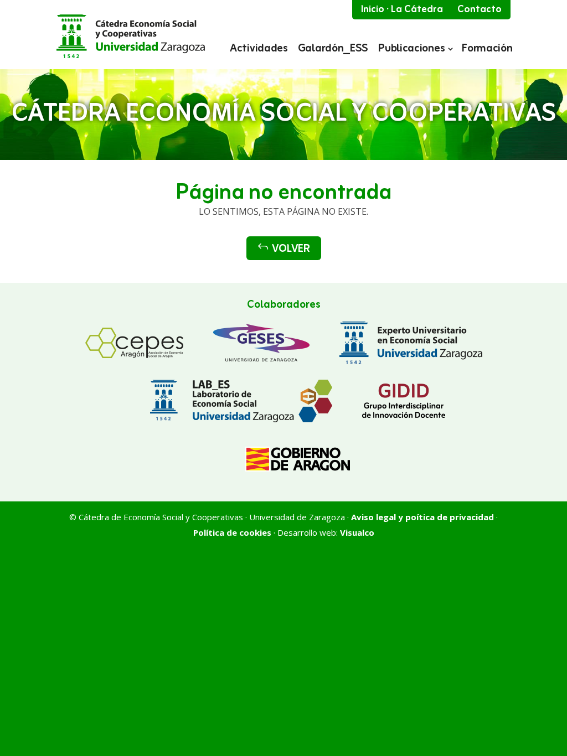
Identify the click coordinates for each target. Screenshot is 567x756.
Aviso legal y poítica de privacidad (422, 516)
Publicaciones (411, 50)
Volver (283, 249)
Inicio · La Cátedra (402, 9)
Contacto (479, 9)
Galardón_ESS (333, 50)
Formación (487, 50)
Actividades (259, 50)
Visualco (357, 532)
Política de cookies (232, 532)
